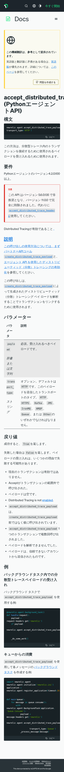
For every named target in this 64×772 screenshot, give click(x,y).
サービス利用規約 (34, 761)
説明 (8, 239)
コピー (52, 137)
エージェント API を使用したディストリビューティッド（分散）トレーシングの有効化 (32, 267)
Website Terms (39, 763)
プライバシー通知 (27, 763)
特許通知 (48, 763)
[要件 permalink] (14, 166)
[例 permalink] (10, 566)
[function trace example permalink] (9, 585)
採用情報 (24, 761)
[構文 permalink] (14, 119)
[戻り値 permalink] (19, 436)
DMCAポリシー (46, 761)
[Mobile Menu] (56, 18)
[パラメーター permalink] (32, 317)
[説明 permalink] (14, 238)
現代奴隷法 (47, 765)
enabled (47, 500)
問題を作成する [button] (48, 82)
